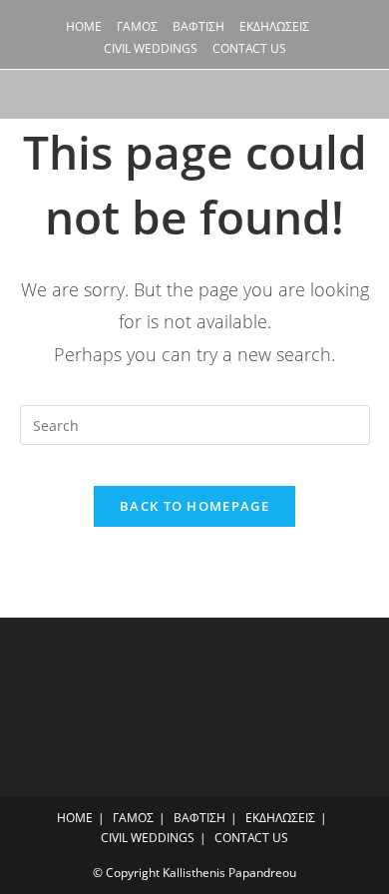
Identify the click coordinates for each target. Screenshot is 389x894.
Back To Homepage (194, 506)
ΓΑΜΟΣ (137, 26)
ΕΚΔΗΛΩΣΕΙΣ (274, 26)
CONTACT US (249, 48)
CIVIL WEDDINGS (150, 48)
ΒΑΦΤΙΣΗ (198, 26)
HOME (84, 26)
